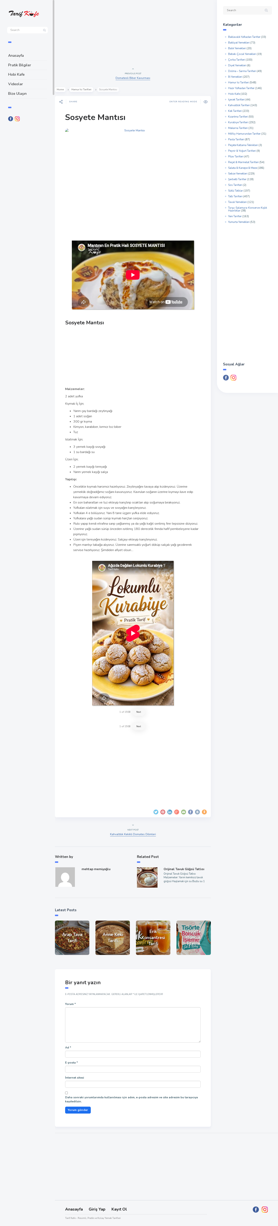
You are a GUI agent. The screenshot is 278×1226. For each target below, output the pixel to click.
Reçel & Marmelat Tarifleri (243, 162)
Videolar (15, 84)
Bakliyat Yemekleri (239, 43)
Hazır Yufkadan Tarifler (241, 88)
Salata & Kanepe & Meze (242, 168)
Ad (68, 1047)
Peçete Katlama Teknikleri (243, 145)
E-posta (71, 1063)
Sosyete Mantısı (95, 117)
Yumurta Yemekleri (239, 222)
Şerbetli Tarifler (237, 179)
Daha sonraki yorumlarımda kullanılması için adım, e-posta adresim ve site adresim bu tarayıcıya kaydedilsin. (131, 1099)
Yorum (70, 1004)
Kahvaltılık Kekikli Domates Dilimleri (133, 834)
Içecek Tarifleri (236, 99)
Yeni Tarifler (235, 216)
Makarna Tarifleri (238, 128)
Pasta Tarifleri (236, 139)
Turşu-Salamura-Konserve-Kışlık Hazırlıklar (247, 209)
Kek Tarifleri (235, 111)
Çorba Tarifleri (236, 60)
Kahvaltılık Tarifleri (239, 105)
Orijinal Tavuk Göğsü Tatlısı (184, 869)
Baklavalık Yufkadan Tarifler (244, 37)
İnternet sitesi (74, 1078)
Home (60, 89)
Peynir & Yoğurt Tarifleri (242, 151)
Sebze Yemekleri (237, 173)
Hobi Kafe (16, 74)
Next (138, 712)
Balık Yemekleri (237, 48)
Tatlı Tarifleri (235, 196)
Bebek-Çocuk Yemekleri (242, 54)
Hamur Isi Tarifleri (81, 89)
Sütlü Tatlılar (235, 191)
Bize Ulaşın (17, 93)
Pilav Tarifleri (236, 156)
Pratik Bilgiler (19, 65)
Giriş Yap (97, 1209)
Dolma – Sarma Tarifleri (242, 71)
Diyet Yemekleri (237, 65)
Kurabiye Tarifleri (238, 122)
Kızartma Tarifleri (238, 117)
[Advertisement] (27, 191)
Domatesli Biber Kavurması (133, 78)
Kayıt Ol (119, 1209)
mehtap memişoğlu (96, 869)
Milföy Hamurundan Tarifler (244, 134)
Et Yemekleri (235, 77)
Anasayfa (16, 55)
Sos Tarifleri (235, 185)
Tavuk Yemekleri (237, 202)
